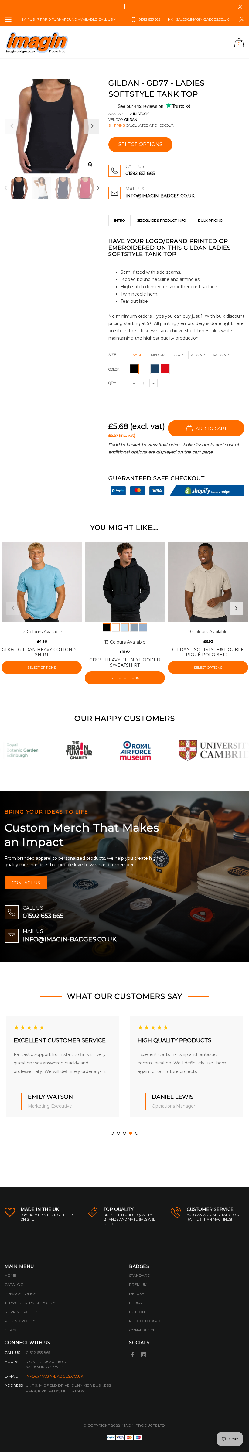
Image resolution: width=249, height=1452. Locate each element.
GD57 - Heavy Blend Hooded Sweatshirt (124, 662)
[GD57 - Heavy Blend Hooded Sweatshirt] (125, 582)
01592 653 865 (140, 173)
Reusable (139, 1302)
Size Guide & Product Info (161, 220)
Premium (138, 1284)
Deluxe (136, 1293)
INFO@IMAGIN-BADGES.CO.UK (159, 196)
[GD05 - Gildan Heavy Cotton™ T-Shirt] (42, 582)
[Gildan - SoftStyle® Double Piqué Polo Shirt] (208, 582)
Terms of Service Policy (30, 1302)
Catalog (14, 1284)
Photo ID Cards (145, 1321)
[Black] (107, 627)
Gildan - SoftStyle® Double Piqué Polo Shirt (208, 652)
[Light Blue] (125, 627)
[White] (116, 627)
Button (137, 1312)
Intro (119, 220)
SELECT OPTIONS (140, 144)
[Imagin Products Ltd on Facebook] (132, 1355)
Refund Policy (20, 1321)
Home (10, 1275)
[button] (112, 1133)
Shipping (116, 125)
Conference (142, 1330)
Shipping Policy (21, 1312)
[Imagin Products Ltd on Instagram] (143, 1355)
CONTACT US (26, 883)
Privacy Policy (20, 1293)
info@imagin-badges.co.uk (54, 1376)
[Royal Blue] (143, 627)
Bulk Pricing (210, 220)
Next (98, 187)
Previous (6, 187)
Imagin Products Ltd (143, 1425)
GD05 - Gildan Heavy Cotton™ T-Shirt (42, 652)
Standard (139, 1275)
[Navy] (134, 627)
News (10, 1330)
